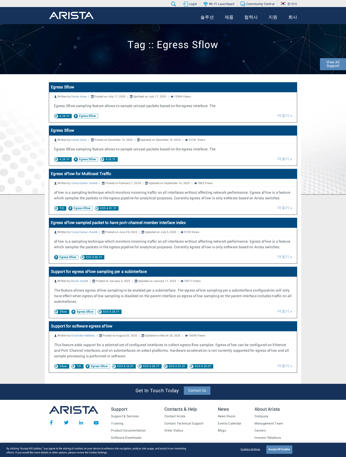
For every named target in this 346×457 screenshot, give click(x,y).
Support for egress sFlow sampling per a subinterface (99, 272)
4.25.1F (111, 159)
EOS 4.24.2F (125, 366)
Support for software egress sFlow (81, 326)
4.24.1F (64, 116)
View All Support (333, 64)
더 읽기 (284, 116)
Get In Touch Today (157, 390)
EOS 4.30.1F (94, 257)
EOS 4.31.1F (108, 208)
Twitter (66, 422)
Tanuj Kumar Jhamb (84, 183)
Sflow (63, 311)
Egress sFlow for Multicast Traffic (81, 174)
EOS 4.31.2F (177, 366)
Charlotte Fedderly (83, 335)
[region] (173, 450)
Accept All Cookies (279, 449)
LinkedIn (81, 422)
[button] (174, 4)
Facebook (51, 422)
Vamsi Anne (79, 96)
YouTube (96, 422)
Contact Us (197, 390)
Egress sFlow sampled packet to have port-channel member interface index (118, 223)
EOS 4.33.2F (203, 366)
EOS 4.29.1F (111, 311)
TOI (61, 208)
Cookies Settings (250, 449)
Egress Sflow (62, 87)
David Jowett (79, 281)
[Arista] (71, 15)
